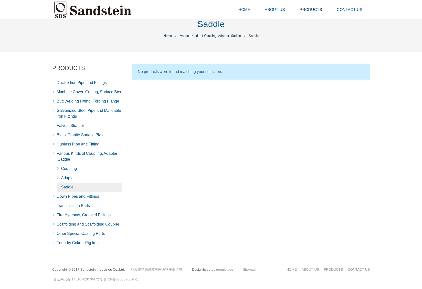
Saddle (67, 187)
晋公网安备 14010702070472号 (77, 279)
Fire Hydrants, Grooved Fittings (84, 215)
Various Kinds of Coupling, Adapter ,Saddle (210, 36)
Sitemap (249, 269)
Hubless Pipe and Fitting (78, 144)
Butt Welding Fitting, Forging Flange (88, 101)
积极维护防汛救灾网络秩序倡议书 (156, 269)
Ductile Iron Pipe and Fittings (82, 83)
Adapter (68, 178)
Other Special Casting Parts (81, 233)
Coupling (69, 168)
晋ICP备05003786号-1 (120, 279)
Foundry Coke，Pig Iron (78, 243)
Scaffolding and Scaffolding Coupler (88, 224)
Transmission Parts (73, 206)
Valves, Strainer (70, 126)
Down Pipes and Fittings (78, 196)
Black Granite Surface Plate (81, 135)
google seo (224, 269)
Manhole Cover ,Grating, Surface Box (89, 92)
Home (168, 36)
